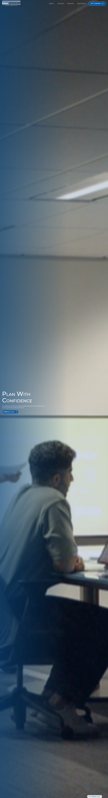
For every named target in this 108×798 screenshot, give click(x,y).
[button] (52, 3)
